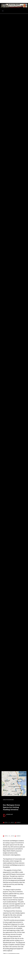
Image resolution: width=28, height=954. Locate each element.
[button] (2, 11)
